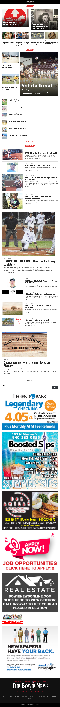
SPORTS (11, 696)
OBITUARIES (17, 696)
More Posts (30, 380)
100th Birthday (53, 696)
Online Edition (25, 696)
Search (3, 385)
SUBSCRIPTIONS (33, 696)
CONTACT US (30, 698)
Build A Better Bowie (43, 696)
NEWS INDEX (5, 696)
